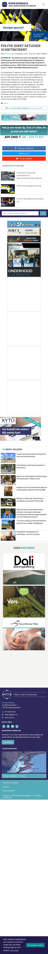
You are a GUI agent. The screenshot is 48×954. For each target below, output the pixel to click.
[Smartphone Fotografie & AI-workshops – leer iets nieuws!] (8, 536)
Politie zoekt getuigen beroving (29, 186)
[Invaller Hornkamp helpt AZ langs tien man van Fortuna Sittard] (8, 458)
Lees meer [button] (14, 950)
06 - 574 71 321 (33, 137)
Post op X (25, 153)
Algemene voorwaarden (10, 783)
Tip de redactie (25, 159)
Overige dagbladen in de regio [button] (14, 776)
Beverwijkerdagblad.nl (18, 3)
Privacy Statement (8, 791)
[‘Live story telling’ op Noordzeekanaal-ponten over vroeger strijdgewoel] (8, 524)
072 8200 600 (10, 712)
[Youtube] (12, 726)
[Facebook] (4, 726)
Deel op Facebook (25, 148)
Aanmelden (8, 742)
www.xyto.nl (9, 717)
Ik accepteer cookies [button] (35, 945)
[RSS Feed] (17, 726)
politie (5, 103)
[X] (8, 726)
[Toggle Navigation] (43, 4)
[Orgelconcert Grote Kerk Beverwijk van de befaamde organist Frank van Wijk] (8, 491)
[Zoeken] (43, 213)
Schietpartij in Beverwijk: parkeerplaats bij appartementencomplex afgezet (29, 175)
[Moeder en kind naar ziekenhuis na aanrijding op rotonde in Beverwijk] (8, 502)
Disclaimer (5, 787)
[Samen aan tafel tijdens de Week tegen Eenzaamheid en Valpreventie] (8, 480)
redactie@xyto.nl (11, 715)
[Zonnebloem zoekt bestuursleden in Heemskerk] (8, 469)
